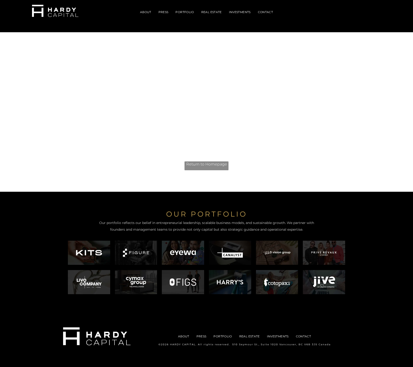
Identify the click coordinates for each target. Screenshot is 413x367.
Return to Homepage (206, 164)
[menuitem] (145, 12)
